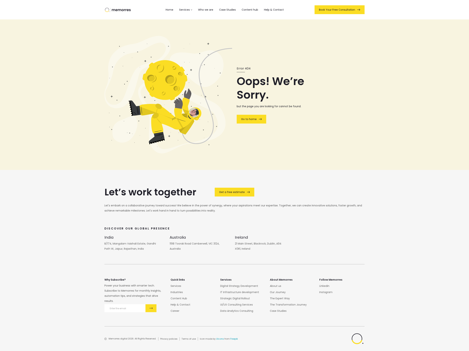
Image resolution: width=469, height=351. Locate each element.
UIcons (220, 338)
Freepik (234, 338)
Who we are (205, 10)
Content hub (250, 10)
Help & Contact (274, 10)
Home (169, 10)
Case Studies (227, 10)
